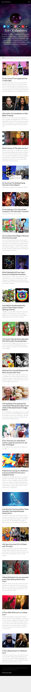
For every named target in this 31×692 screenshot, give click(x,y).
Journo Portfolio (8, 672)
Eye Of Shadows (6, 2)
